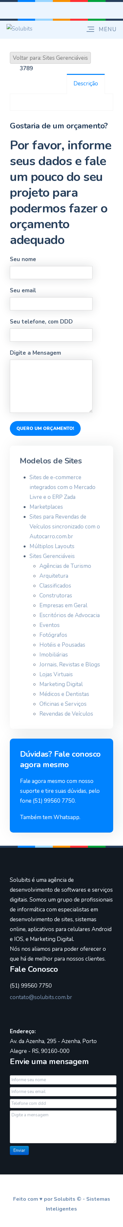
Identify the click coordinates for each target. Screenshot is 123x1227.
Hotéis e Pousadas (62, 645)
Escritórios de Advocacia (69, 615)
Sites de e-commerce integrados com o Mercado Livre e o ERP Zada (62, 487)
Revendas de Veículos (66, 714)
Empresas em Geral (63, 605)
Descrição (85, 83)
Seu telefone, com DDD (41, 321)
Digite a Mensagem (35, 353)
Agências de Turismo (65, 566)
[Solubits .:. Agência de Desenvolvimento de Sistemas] (19, 29)
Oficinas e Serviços (63, 704)
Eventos (49, 625)
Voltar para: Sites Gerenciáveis (50, 58)
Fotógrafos (53, 635)
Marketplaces (46, 507)
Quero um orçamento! (45, 428)
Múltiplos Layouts (52, 546)
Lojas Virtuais (56, 674)
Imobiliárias (53, 654)
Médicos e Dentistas (64, 694)
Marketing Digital (61, 684)
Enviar (19, 1150)
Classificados (55, 586)
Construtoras (55, 595)
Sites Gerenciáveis (52, 556)
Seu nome (23, 259)
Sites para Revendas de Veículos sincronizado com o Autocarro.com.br (65, 526)
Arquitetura (53, 576)
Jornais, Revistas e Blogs (69, 664)
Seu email (23, 290)
